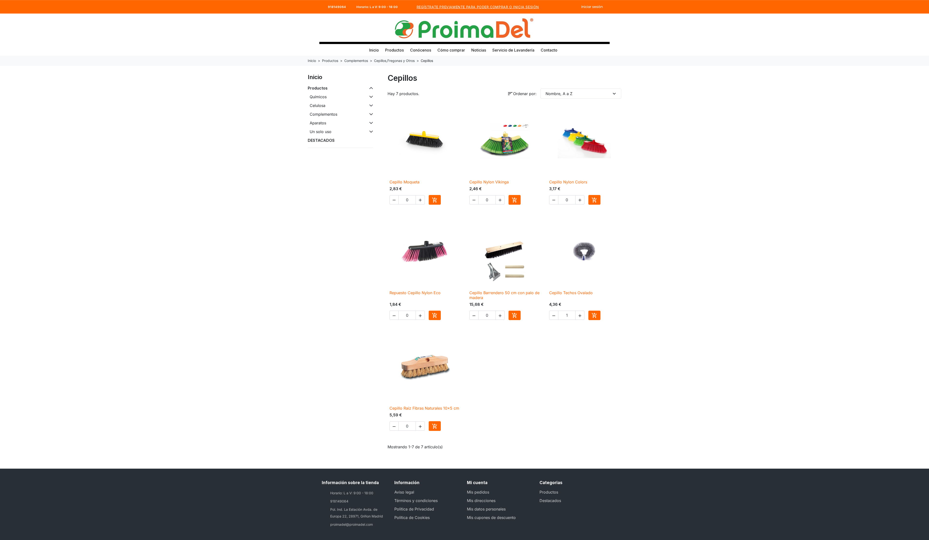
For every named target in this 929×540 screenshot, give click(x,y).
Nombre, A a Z (581, 94)
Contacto (549, 50)
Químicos (318, 96)
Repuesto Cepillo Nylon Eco (415, 292)
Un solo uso (320, 131)
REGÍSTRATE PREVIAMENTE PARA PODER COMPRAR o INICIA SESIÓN (478, 7)
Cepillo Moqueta (405, 182)
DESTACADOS (321, 140)
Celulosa (317, 105)
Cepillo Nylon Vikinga (489, 182)
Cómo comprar (451, 50)
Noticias (478, 50)
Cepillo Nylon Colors (568, 182)
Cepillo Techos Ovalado (571, 292)
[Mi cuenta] (592, 27)
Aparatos (318, 122)
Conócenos (420, 50)
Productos (394, 50)
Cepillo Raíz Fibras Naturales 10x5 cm (424, 408)
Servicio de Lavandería (513, 50)
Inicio (374, 50)
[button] (584, 27)
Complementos (323, 114)
